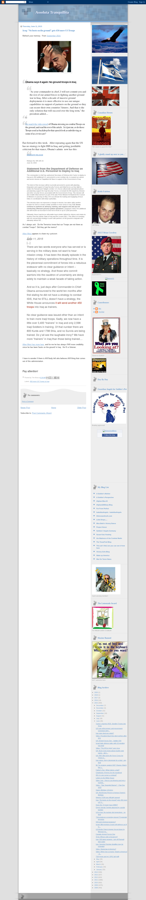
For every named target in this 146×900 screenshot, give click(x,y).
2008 (96, 888)
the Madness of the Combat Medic (109, 538)
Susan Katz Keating (103, 534)
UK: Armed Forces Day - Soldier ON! (108, 741)
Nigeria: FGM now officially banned (108, 797)
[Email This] (47, 377)
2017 (96, 698)
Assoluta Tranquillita (52, 12)
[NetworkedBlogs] (109, 431)
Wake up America (102, 555)
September (100, 713)
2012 (96, 877)
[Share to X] (52, 377)
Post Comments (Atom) (42, 413)
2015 (96, 703)
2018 (96, 695)
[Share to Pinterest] (58, 377)
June (98, 721)
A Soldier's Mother (103, 494)
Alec (99, 308)
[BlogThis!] (50, 377)
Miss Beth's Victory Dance (106, 523)
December (100, 705)
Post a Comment (28, 401)
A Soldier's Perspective (105, 497)
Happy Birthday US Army (104, 790)
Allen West (27, 234)
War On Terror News (103, 559)
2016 (96, 700)
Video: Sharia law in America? (106, 849)
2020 (96, 692)
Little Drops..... (101, 520)
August (99, 716)
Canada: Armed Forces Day (105, 834)
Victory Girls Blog (103, 552)
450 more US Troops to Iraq (39, 381)
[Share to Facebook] (55, 377)
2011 (96, 880)
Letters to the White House (105, 778)
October (99, 711)
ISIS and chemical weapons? (106, 822)
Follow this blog (109, 435)
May (98, 859)
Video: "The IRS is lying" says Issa (108, 748)
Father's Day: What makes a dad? (107, 770)
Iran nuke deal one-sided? (105, 733)
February (99, 867)
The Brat (101, 312)
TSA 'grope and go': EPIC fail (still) (107, 856)
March (98, 864)
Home (53, 408)
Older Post (81, 408)
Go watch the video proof (36, 124)
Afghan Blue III (102, 501)
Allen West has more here (33, 344)
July (98, 718)
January (99, 869)
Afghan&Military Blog (104, 505)
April (98, 862)
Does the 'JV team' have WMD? (107, 805)
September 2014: (54, 36)
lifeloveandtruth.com (104, 516)
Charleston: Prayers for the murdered (109, 772)
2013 (96, 875)
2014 (96, 872)
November (100, 708)
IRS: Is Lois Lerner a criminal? (106, 775)
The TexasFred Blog (103, 542)
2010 (96, 882)
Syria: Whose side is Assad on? (107, 837)
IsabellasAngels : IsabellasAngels (108, 512)
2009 (96, 885)
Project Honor (101, 527)
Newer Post (25, 408)
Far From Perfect (102, 508)
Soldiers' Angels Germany (106, 531)
